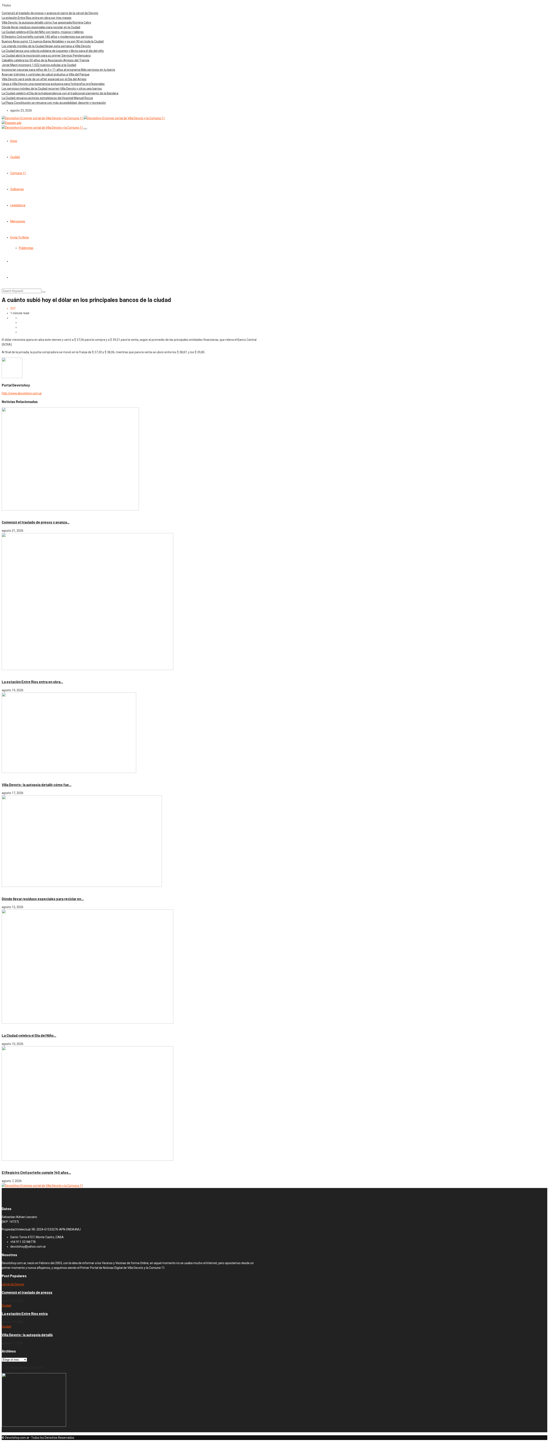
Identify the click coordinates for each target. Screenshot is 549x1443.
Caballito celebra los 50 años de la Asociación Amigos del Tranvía (45, 60)
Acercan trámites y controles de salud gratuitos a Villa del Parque (45, 74)
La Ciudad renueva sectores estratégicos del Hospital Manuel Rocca (47, 98)
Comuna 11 (18, 173)
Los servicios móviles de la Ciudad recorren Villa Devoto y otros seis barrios (52, 88)
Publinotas (26, 248)
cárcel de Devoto (13, 514)
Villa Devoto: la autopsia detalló (27, 1335)
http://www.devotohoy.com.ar (22, 393)
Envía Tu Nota (19, 237)
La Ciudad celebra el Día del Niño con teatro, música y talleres (43, 32)
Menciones (17, 221)
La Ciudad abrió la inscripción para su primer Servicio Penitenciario (46, 55)
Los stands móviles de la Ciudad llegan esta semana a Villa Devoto (46, 46)
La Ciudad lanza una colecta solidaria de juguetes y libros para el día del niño (53, 51)
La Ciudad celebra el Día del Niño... (29, 1035)
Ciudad (15, 157)
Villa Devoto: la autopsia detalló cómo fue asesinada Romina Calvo (46, 22)
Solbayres (17, 189)
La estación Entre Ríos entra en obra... (32, 682)
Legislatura (17, 205)
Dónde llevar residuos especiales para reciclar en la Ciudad (41, 27)
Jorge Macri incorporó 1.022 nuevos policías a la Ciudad (39, 65)
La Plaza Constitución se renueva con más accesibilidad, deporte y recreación (54, 102)
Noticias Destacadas (25, 673)
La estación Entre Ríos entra (25, 1314)
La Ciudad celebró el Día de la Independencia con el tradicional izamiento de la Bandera (60, 93)
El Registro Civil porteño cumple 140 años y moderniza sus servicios (47, 36)
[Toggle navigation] (85, 128)
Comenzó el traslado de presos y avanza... (35, 522)
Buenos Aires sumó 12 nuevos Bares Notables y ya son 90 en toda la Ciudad (53, 41)
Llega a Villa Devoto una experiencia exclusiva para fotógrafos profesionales (53, 84)
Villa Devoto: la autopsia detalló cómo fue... (36, 785)
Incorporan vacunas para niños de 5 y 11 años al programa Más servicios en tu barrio (58, 69)
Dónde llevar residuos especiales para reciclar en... (43, 899)
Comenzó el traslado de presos (27, 1292)
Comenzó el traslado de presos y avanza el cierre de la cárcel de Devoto (50, 13)
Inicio (13, 141)
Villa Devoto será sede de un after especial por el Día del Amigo (44, 79)
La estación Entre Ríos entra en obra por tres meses (36, 18)
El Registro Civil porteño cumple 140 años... (36, 1172)
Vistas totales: (20, 1367)
